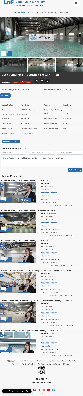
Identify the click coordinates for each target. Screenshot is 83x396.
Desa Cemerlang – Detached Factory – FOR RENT (24, 180)
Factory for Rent (19, 364)
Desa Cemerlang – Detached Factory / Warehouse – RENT (28, 210)
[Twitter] (53, 390)
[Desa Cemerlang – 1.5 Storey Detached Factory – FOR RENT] (18, 342)
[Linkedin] (39, 390)
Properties (22, 12)
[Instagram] (44, 390)
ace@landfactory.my (41, 382)
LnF (14, 12)
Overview (5, 96)
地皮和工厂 (11, 361)
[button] (17, 391)
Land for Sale (54, 361)
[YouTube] (48, 390)
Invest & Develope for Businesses (32, 361)
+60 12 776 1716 (42, 379)
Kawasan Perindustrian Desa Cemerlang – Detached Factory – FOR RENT (36, 271)
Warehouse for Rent (36, 364)
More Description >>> (11, 141)
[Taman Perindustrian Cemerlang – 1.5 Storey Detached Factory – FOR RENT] (18, 312)
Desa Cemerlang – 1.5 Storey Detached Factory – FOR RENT (29, 331)
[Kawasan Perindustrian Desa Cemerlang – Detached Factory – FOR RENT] (18, 282)
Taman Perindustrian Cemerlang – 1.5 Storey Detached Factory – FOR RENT (37, 301)
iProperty (67, 364)
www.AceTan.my (54, 364)
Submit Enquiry (75, 170)
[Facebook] (34, 390)
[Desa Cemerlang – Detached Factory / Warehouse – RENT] (18, 222)
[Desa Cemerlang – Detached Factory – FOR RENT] (18, 192)
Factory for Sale (69, 361)
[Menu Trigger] (76, 3)
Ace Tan (21, 148)
